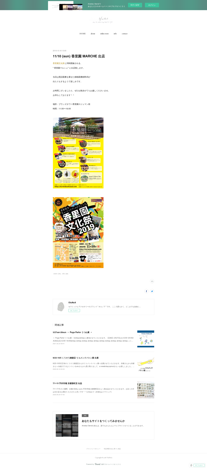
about (93, 33)
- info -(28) (65, 274)
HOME (83, 33)
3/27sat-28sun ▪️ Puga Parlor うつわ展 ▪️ (72, 332)
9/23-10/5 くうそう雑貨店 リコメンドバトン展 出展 (76, 357)
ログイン (152, 5)
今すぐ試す (135, 5)
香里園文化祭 (59, 63)
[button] (83, 33)
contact (124, 33)
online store (104, 33)
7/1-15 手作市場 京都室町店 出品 (67, 383)
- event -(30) (57, 274)
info (115, 33)
